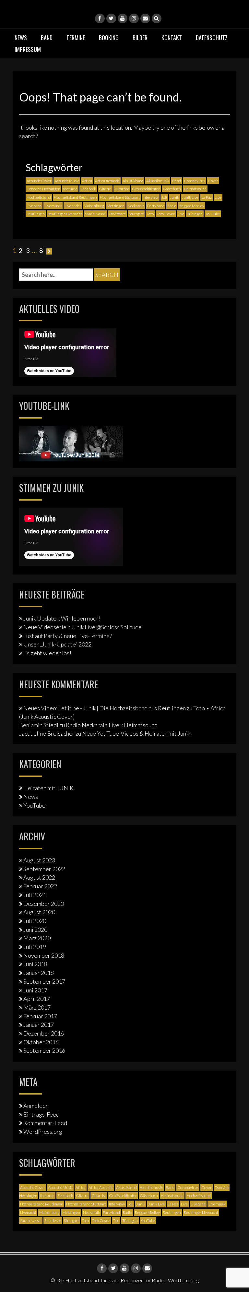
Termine (75, 37)
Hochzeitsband (39, 197)
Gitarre (105, 188)
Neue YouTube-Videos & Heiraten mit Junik (136, 733)
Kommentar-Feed (45, 1122)
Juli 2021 (34, 894)
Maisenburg (94, 205)
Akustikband (133, 180)
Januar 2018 (38, 972)
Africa (87, 180)
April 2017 (36, 998)
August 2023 (39, 860)
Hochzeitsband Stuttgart (120, 197)
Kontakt (171, 37)
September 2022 (44, 868)
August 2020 (39, 912)
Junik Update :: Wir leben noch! (62, 618)
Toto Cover (166, 213)
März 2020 (37, 938)
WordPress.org (42, 1131)
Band (47, 37)
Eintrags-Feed (41, 1114)
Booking (109, 37)
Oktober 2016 (41, 1042)
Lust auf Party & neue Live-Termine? (67, 635)
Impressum (28, 49)
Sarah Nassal (95, 213)
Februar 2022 (40, 886)
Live (218, 197)
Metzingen (115, 205)
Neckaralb (135, 205)
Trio (181, 213)
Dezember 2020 (43, 903)
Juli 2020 (34, 920)
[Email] (145, 18)
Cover (213, 180)
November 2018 (43, 955)
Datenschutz (212, 37)
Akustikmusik (157, 180)
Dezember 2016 (43, 1033)
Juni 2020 (35, 929)
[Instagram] (134, 18)
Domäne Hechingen (43, 188)
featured (70, 188)
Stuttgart (136, 213)
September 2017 (44, 981)
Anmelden (36, 1105)
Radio (171, 205)
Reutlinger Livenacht (65, 213)
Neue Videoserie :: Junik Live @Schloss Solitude (82, 627)
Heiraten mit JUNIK (48, 787)
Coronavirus (194, 180)
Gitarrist (121, 188)
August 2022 (39, 877)
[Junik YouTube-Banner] (71, 442)
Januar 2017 (38, 1024)
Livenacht (73, 205)
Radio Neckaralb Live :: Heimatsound (112, 725)
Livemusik (53, 205)
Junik (174, 197)
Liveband (34, 205)
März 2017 (37, 1007)
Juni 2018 (35, 963)
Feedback (88, 188)
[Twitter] (111, 18)
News (21, 37)
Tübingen (195, 213)
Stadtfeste (117, 213)
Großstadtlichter (146, 188)
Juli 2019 (34, 946)
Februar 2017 (40, 1016)
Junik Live (190, 197)
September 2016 (44, 1050)
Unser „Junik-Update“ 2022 (57, 644)
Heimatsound (195, 188)
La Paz (206, 197)
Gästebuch (172, 188)
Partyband (155, 205)
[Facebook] (100, 18)
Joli (164, 197)
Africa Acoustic (107, 180)
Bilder (140, 37)
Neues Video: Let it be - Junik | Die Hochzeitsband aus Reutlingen (104, 708)
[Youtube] (122, 18)
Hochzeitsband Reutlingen (75, 197)
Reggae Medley (191, 205)
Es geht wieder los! (47, 653)
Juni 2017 (35, 990)
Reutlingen (36, 213)
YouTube (213, 213)
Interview (151, 197)
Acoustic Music (66, 180)
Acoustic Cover (39, 180)
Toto (150, 213)
